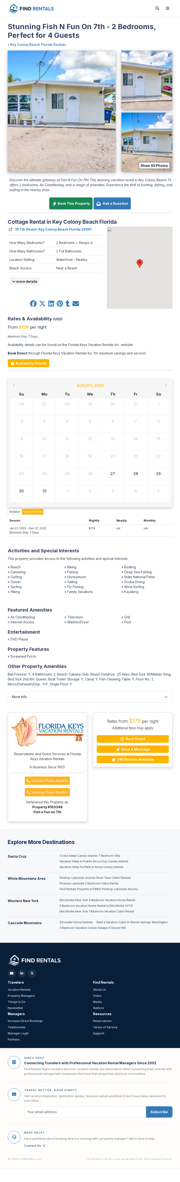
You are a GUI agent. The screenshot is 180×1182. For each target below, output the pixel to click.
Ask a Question (114, 203)
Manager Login (18, 1033)
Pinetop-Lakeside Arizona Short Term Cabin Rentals (95, 878)
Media (97, 1002)
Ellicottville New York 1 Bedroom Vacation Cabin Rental (97, 911)
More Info (19, 697)
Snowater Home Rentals (76, 922)
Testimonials (17, 1027)
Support (98, 1033)
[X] (32, 973)
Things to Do (17, 1002)
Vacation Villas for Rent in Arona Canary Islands (92, 867)
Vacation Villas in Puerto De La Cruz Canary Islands (94, 861)
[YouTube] (12, 973)
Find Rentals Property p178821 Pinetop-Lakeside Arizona (99, 889)
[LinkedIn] (22, 973)
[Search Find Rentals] (157, 8)
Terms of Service (105, 1027)
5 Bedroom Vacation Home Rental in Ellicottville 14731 (96, 905)
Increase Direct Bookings (25, 1021)
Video (97, 995)
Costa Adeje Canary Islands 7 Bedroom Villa (90, 855)
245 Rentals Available (135, 759)
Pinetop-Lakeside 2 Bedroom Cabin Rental (89, 883)
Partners (14, 1039)
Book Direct (135, 739)
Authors (98, 1008)
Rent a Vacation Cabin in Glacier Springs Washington (132, 922)
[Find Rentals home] (31, 8)
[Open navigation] (167, 8)
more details (26, 281)
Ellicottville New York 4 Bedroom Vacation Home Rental (97, 900)
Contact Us (32, 1145)
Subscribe (159, 1112)
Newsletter (15, 1008)
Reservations (102, 1021)
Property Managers (21, 995)
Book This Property (73, 203)
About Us (99, 989)
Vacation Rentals (19, 989)
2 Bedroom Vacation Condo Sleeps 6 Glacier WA (93, 928)
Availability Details (31, 363)
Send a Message (135, 749)
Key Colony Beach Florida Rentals (38, 45)
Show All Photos (154, 166)
